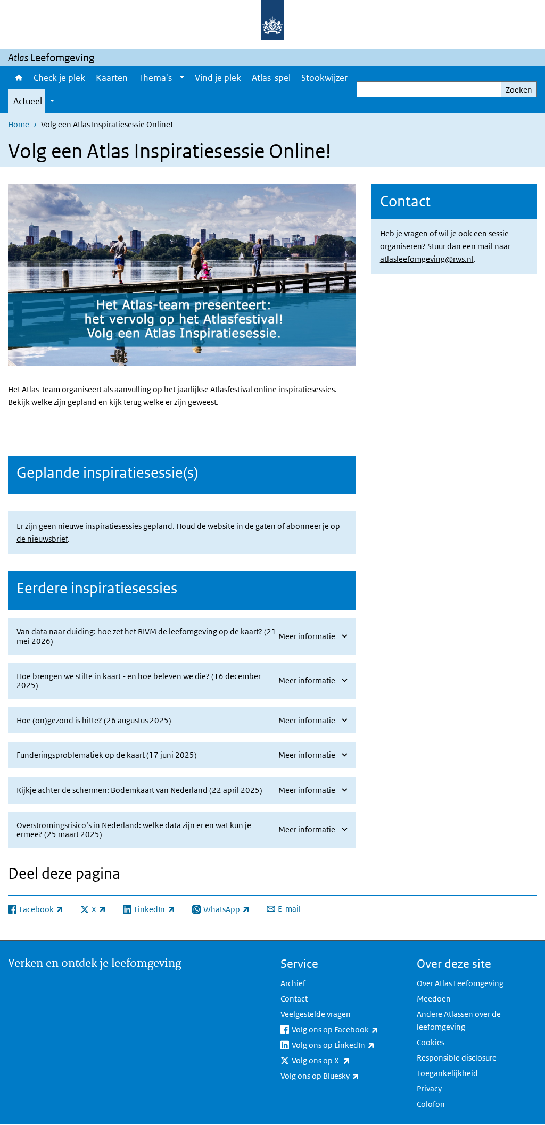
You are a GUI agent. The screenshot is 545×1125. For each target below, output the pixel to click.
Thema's (155, 78)
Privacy (429, 1088)
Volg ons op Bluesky (340, 1075)
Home (18, 77)
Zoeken (519, 90)
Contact (294, 999)
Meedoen (434, 999)
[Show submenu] (182, 77)
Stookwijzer (324, 78)
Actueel (27, 101)
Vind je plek (218, 78)
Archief (292, 983)
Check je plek (59, 78)
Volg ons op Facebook (346, 1029)
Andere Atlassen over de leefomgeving (459, 1020)
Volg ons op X (344, 1060)
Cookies (430, 1042)
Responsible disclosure (457, 1058)
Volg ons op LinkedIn (346, 1044)
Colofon (431, 1104)
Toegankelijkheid (447, 1073)
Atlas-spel (271, 78)
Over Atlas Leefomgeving (460, 983)
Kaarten (112, 78)
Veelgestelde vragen (315, 1014)
